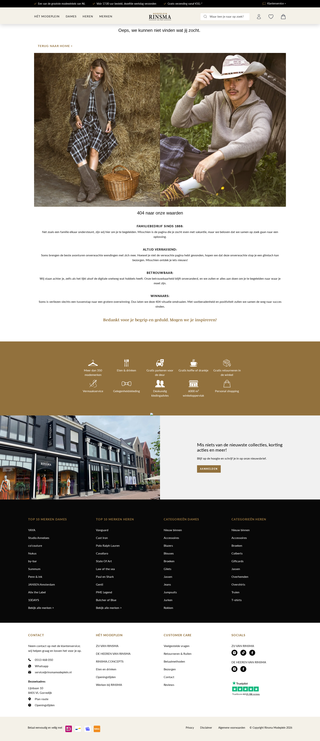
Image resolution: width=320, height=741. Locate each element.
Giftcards (237, 561)
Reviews (169, 684)
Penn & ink (35, 576)
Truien (235, 592)
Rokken (168, 607)
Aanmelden (209, 469)
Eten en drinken (106, 669)
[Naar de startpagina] (160, 16)
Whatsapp (41, 666)
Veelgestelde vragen (176, 646)
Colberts (237, 553)
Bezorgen (170, 669)
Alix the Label (37, 592)
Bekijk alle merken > (41, 607)
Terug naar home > (55, 46)
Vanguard (102, 530)
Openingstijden (45, 705)
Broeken (169, 561)
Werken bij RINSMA (109, 684)
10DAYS (33, 600)
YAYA (31, 530)
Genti (99, 584)
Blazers (168, 545)
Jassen (168, 576)
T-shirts (236, 600)
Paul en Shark (105, 576)
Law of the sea (105, 569)
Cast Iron (102, 537)
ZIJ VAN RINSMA (107, 646)
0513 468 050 (44, 659)
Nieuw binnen (173, 530)
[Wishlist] (271, 16)
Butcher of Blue (106, 600)
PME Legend (104, 592)
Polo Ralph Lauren (108, 545)
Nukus (32, 553)
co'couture (35, 545)
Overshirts (238, 584)
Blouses (169, 553)
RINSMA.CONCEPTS (110, 661)
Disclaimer (206, 727)
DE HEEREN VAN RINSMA (113, 653)
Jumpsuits (170, 592)
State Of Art (104, 561)
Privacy (190, 727)
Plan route (41, 699)
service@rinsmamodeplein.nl (53, 672)
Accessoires (171, 537)
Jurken (168, 600)
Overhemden (239, 576)
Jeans (167, 584)
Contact (169, 677)
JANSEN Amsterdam (41, 584)
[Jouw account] (259, 16)
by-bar (32, 561)
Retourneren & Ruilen (177, 653)
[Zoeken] (205, 16)
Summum (34, 569)
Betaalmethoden (174, 661)
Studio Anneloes (38, 537)
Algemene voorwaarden (231, 727)
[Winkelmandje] (283, 16)
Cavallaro (102, 553)
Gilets (167, 569)
